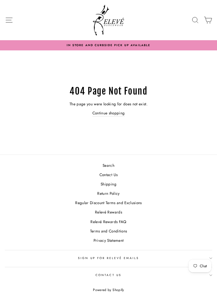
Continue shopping (108, 113)
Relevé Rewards (108, 212)
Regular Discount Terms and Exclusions (108, 203)
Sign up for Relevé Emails (108, 258)
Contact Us (108, 175)
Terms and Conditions (108, 231)
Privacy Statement (109, 240)
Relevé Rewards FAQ (108, 222)
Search (108, 165)
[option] (108, 45)
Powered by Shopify (108, 289)
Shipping (108, 184)
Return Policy (108, 193)
